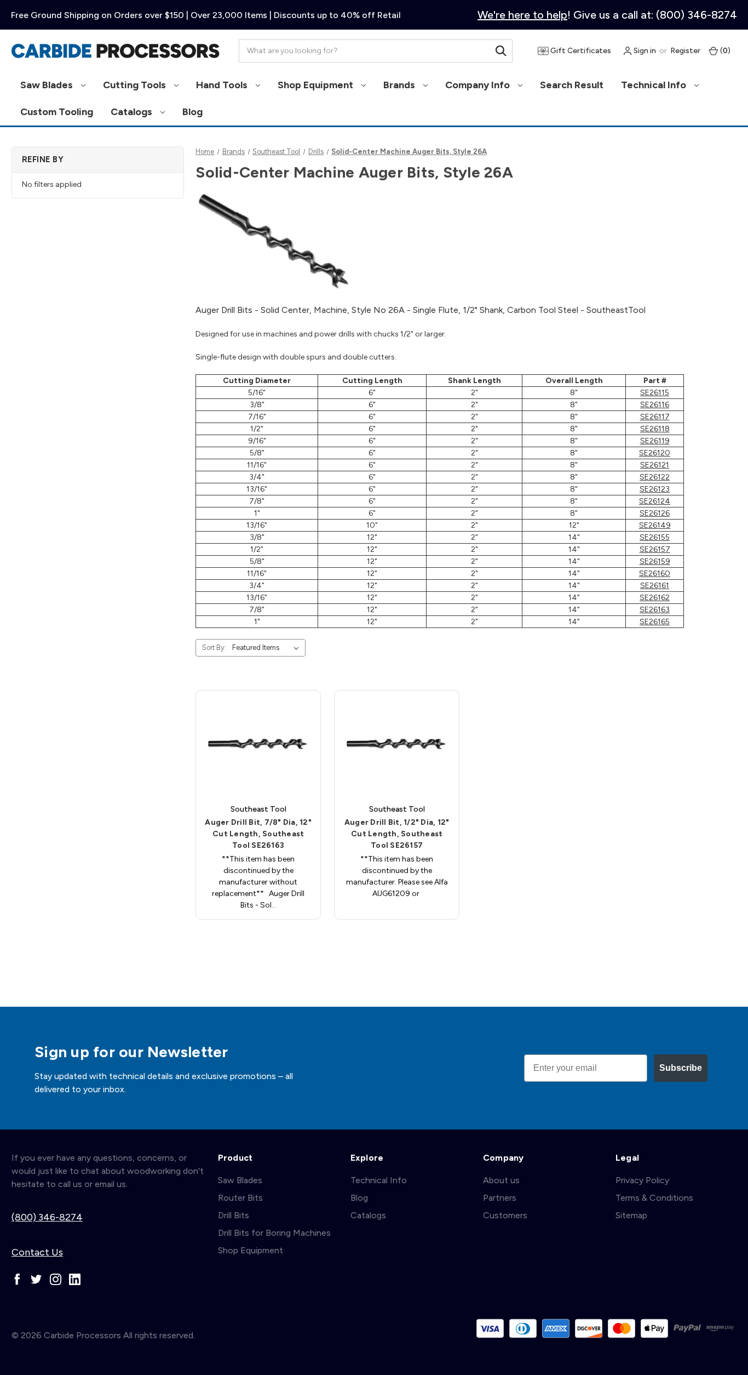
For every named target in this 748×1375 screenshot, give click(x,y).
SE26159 (655, 561)
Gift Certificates (580, 50)
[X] (36, 1279)
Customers (505, 1215)
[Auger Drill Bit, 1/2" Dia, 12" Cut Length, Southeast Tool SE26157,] (396, 744)
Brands (400, 85)
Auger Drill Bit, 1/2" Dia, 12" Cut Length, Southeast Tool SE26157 (397, 834)
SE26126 (655, 513)
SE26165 (655, 621)
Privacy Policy (642, 1180)
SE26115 (654, 392)
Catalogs (132, 112)
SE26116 (654, 404)
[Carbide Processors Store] (115, 51)
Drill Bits (233, 1215)
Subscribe (680, 1067)
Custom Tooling (56, 112)
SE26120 (654, 453)
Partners (499, 1198)
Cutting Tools (135, 85)
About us (501, 1180)
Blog (192, 112)
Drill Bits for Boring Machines (274, 1233)
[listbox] (268, 648)
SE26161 (654, 585)
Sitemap (631, 1215)
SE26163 (655, 609)
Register (685, 50)
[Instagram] (55, 1279)
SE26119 (655, 441)
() (724, 50)
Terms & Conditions (654, 1198)
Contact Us (37, 1252)
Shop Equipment (316, 85)
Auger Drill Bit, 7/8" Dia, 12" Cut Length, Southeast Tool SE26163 (258, 834)
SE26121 (654, 465)
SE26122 (655, 477)
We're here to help (522, 14)
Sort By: (214, 647)
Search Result (571, 85)
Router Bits (240, 1198)
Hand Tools (223, 85)
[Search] (501, 50)
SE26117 (655, 416)
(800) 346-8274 (47, 1217)
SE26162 (655, 597)
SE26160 (654, 573)
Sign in (644, 50)
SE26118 (655, 428)
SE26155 (655, 537)
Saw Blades (47, 85)
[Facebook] (17, 1279)
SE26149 (655, 525)
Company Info (478, 85)
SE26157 (655, 549)
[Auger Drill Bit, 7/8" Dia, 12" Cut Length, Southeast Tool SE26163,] (258, 744)
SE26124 (654, 501)
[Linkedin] (74, 1279)
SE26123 (655, 489)
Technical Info (654, 85)
